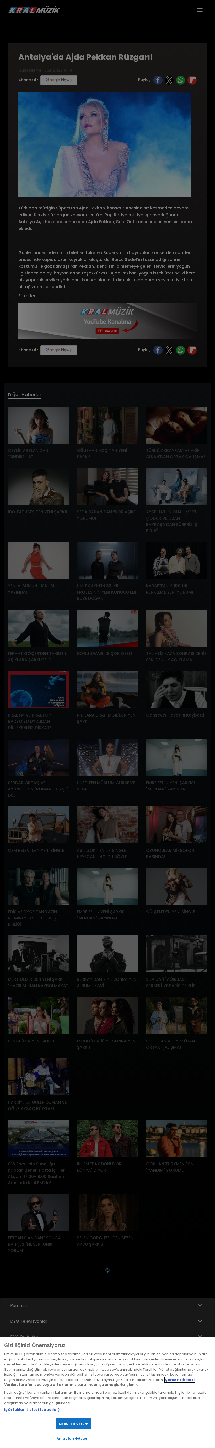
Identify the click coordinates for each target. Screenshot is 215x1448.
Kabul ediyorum (74, 1423)
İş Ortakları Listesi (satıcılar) (32, 1409)
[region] (107, 1392)
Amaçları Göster (72, 1438)
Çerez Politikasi (180, 1379)
